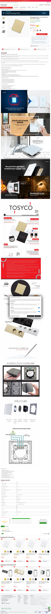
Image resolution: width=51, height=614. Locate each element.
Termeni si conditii (26, 597)
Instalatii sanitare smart (33, 603)
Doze (45, 603)
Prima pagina (16, 7)
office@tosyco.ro (16, 2)
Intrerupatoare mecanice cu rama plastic (35, 599)
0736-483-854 (10, 2)
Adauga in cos (42, 34)
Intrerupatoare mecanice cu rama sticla (43, 598)
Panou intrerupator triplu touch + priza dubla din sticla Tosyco (19, 582)
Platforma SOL (26, 603)
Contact (36, 7)
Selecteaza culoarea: (33, 27)
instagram (8, 603)
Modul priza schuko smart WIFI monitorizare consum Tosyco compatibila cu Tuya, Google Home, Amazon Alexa (31, 582)
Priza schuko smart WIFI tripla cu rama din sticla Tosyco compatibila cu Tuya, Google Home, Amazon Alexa (6, 582)
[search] (37, 5)
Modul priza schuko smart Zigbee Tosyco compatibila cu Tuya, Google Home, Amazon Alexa (44, 582)
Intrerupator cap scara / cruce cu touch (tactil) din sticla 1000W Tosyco (31, 554)
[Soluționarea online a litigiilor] (47, 612)
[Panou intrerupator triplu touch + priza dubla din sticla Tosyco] (19, 571)
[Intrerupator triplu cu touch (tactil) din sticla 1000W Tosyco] (18, 27)
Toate (2, 526)
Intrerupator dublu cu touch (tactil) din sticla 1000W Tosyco (19, 554)
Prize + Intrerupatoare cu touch (34, 598)
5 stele (7, 526)
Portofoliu (29, 7)
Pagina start (2, 9)
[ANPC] (38, 612)
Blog (33, 7)
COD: (30, 22)
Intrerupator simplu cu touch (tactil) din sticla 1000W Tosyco (6, 554)
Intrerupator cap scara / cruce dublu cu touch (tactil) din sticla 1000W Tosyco (44, 554)
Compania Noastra (23, 7)
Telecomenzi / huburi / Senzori (40, 603)
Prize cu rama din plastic (43, 599)
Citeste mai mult (12, 301)
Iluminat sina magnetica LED (41, 604)
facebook (4, 603)
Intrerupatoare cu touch (8, 9)
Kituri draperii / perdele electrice (34, 604)
